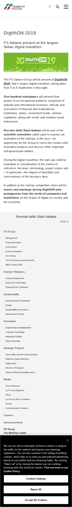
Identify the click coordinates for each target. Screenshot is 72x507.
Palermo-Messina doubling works (20, 372)
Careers (8, 415)
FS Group (9, 231)
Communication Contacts (17, 408)
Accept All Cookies (36, 500)
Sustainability (11, 294)
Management (11, 238)
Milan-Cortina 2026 (14, 265)
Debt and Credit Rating (16, 283)
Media (7, 379)
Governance (11, 247)
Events (9, 404)
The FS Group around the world (20, 260)
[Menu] (66, 7)
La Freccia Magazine (15, 390)
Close (63, 221)
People (9, 305)
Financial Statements (15, 278)
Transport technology (15, 332)
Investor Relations (14, 271)
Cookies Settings (36, 478)
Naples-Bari (11, 363)
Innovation (10, 321)
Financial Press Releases (17, 287)
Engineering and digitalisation (18, 327)
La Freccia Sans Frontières (18, 399)
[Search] (57, 7)
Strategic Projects (14, 348)
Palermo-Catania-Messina (17, 359)
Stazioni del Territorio (15, 314)
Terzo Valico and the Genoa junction (22, 354)
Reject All (36, 489)
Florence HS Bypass (15, 368)
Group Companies (14, 251)
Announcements (13, 422)
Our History (11, 256)
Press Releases (13, 386)
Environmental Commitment (18, 301)
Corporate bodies (13, 242)
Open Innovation (13, 341)
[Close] (68, 440)
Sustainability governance (17, 310)
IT (50, 6)
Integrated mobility (14, 336)
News (8, 395)
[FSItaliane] (14, 7)
